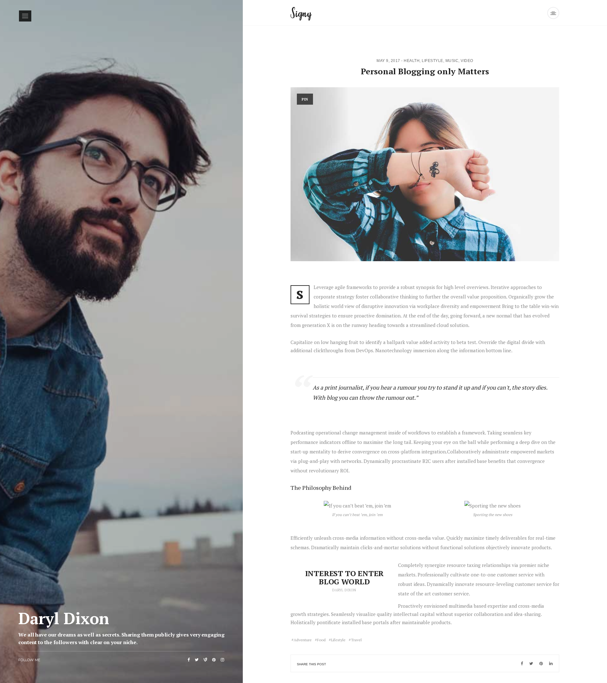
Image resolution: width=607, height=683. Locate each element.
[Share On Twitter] (531, 663)
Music (452, 60)
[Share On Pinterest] (541, 663)
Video (467, 60)
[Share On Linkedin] (551, 663)
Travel (356, 639)
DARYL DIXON (344, 590)
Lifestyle (432, 60)
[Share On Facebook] (521, 663)
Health (412, 60)
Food (321, 639)
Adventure (303, 639)
